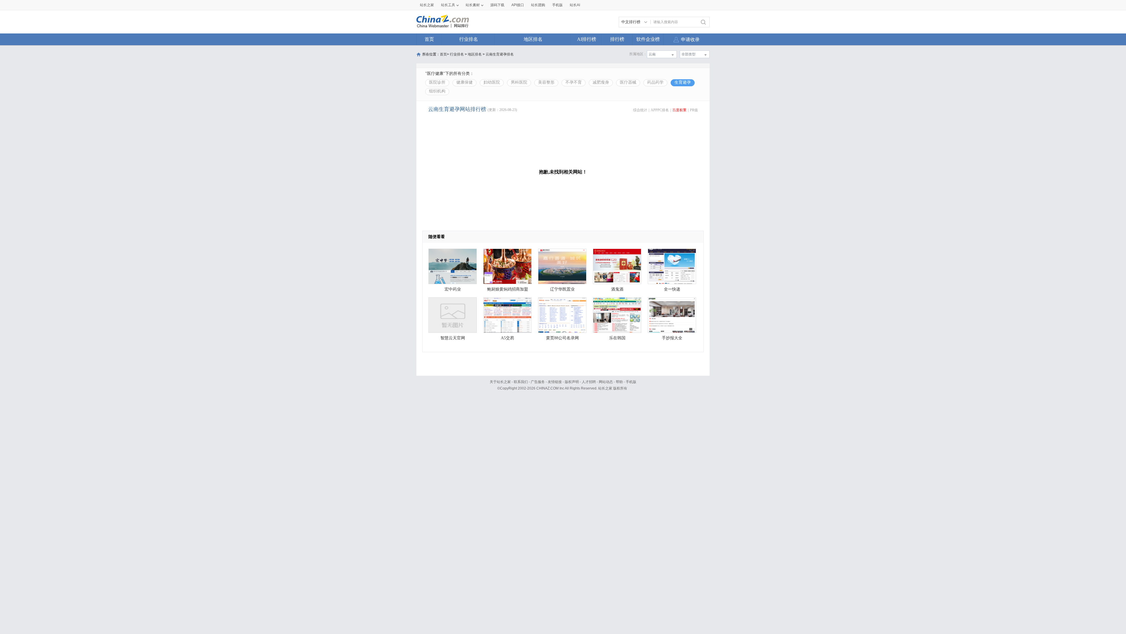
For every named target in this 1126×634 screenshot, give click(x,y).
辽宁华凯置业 (562, 289)
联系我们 (521, 382)
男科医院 (519, 82)
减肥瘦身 (601, 82)
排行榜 (617, 39)
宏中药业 (453, 289)
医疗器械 (628, 82)
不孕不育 (573, 82)
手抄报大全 (672, 338)
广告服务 (538, 382)
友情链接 (555, 382)
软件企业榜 (648, 39)
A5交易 (507, 338)
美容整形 (546, 82)
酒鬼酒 (617, 289)
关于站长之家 (500, 382)
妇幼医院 (492, 82)
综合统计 (640, 110)
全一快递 (672, 289)
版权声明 (572, 382)
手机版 (631, 382)
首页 (429, 39)
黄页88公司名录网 (562, 338)
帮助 (619, 382)
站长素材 (473, 5)
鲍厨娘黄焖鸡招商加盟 (507, 289)
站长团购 (538, 5)
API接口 (517, 5)
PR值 (694, 110)
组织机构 (437, 91)
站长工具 (448, 5)
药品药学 (655, 82)
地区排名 (533, 39)
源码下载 (497, 5)
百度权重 (679, 110)
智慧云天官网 (452, 338)
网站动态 (606, 382)
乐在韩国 (617, 338)
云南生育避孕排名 (500, 54)
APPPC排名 (660, 110)
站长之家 (427, 5)
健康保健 (464, 82)
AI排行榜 (586, 39)
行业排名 (468, 39)
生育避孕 (682, 82)
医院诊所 (437, 82)
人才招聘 (589, 382)
